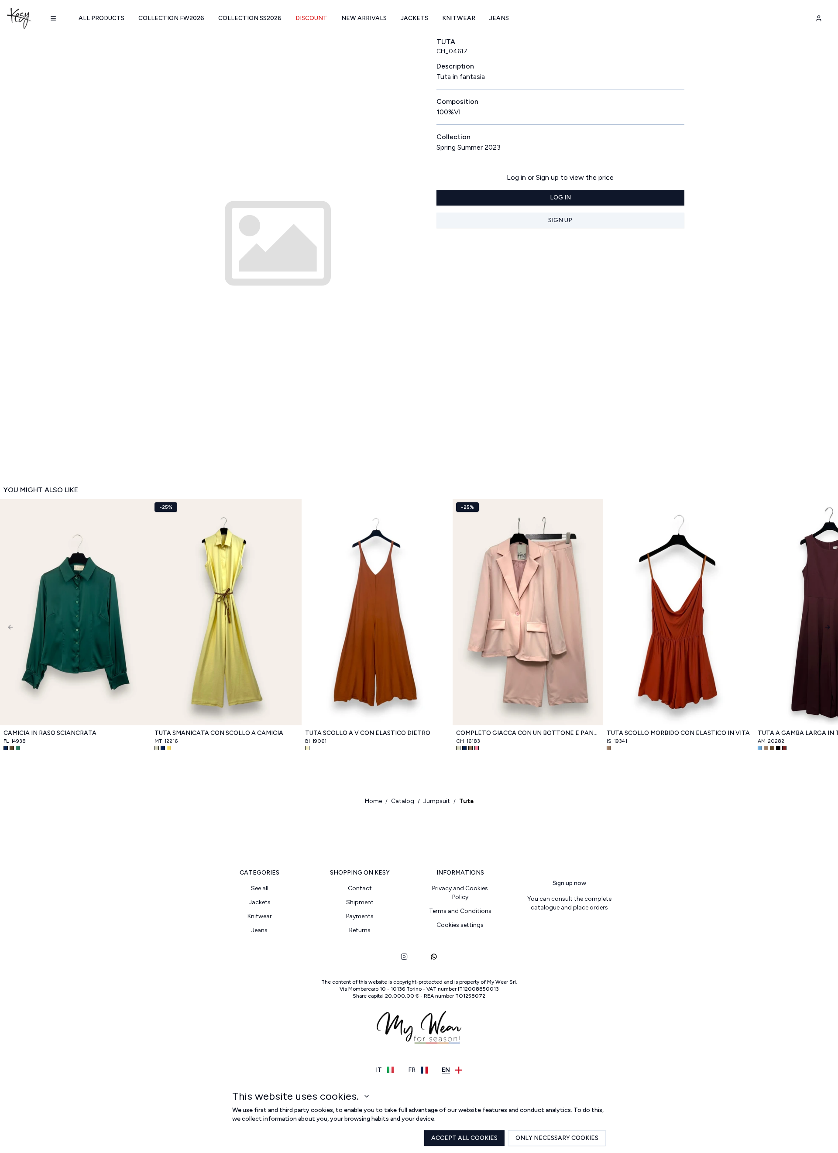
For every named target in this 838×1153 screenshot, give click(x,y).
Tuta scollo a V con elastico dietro (367, 733)
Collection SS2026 (250, 18)
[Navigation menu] (53, 18)
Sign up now (569, 883)
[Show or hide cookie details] (366, 1096)
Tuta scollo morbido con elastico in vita (678, 733)
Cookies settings (460, 925)
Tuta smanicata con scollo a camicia (219, 733)
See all (259, 888)
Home (373, 801)
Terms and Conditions (460, 911)
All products (101, 18)
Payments (360, 916)
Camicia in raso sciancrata (49, 733)
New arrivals (364, 18)
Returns (360, 930)
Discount (311, 18)
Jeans (499, 18)
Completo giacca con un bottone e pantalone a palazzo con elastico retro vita (528, 733)
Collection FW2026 (171, 18)
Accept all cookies (464, 1138)
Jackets (414, 18)
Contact (360, 888)
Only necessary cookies (556, 1138)
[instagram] (404, 956)
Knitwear (458, 18)
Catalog (402, 801)
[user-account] (818, 18)
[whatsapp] (433, 956)
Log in (560, 197)
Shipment (360, 902)
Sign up (560, 220)
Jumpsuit (436, 801)
